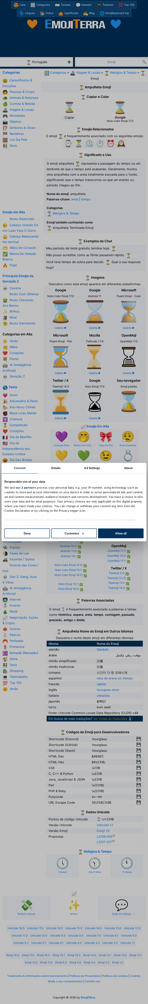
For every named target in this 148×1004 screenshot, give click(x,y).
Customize (72, 533)
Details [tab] (56, 468)
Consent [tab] (19, 468)
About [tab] (128, 468)
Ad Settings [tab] (92, 468)
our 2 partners (26, 487)
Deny (27, 533)
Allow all (121, 533)
